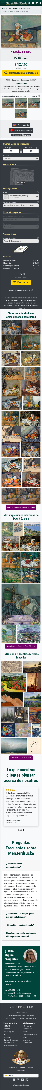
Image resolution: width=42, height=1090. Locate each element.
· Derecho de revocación (11, 1040)
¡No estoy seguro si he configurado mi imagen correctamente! (21, 935)
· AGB (5, 1034)
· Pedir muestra (28, 1043)
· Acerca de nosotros (10, 1046)
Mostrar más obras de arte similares (21, 507)
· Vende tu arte (27, 1029)
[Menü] (2, 3)
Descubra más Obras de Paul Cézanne (21, 646)
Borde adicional (7, 156)
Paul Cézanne (8, 11)
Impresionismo (26, 9)
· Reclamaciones (9, 1043)
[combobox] (21, 158)
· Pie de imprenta (9, 1032)
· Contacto (7, 1029)
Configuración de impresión (22, 72)
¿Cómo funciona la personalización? (14, 865)
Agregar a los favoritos (22, 130)
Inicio (3, 9)
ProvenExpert (17, 820)
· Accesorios (26, 1040)
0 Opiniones (26, 135)
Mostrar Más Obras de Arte (21, 758)
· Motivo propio (27, 1026)
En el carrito (22, 282)
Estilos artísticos (13, 9)
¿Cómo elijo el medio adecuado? (20, 925)
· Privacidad (7, 1037)
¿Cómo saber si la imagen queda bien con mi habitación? (20, 915)
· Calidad (25, 1032)
